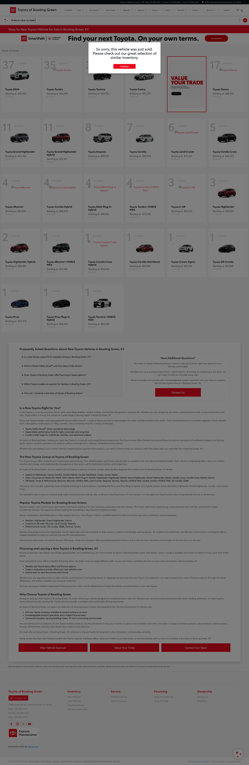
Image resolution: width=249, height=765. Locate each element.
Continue (124, 66)
